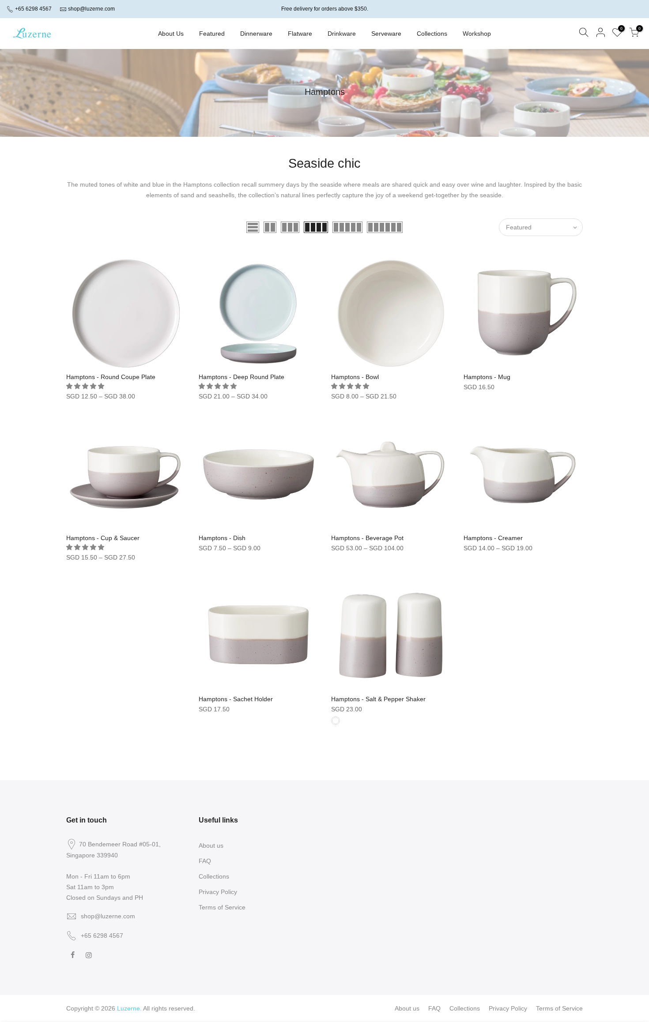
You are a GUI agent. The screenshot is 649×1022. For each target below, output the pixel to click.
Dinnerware (256, 33)
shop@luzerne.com (91, 9)
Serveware (386, 33)
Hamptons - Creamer (493, 537)
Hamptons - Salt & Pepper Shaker (378, 699)
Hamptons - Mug (487, 376)
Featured (212, 33)
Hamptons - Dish (222, 537)
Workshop (477, 33)
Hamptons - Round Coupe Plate (110, 376)
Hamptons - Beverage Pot (367, 537)
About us (211, 845)
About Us (171, 33)
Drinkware (342, 33)
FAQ (205, 860)
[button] (86, 386)
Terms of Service (222, 907)
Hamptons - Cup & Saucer (103, 537)
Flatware (300, 33)
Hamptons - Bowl (355, 376)
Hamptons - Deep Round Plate (241, 376)
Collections (432, 33)
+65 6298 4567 (33, 9)
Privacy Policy (218, 891)
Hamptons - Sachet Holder (236, 699)
